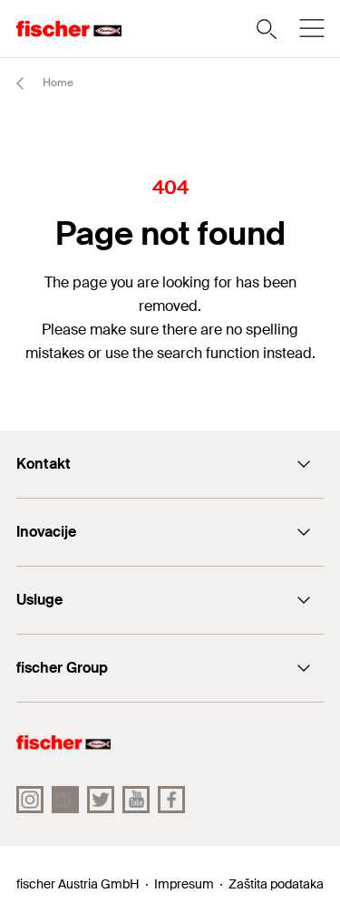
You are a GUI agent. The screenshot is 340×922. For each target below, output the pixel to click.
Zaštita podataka (276, 884)
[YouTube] (136, 799)
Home (56, 82)
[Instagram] (30, 799)
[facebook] (171, 799)
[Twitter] (100, 799)
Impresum (184, 884)
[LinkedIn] (65, 799)
